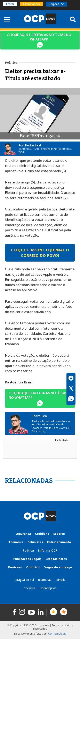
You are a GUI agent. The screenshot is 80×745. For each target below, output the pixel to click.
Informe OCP (47, 550)
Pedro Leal (33, 145)
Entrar (10, 4)
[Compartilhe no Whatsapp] (71, 399)
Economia (16, 542)
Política (28, 550)
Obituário (33, 567)
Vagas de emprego (58, 567)
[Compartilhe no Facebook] (71, 378)
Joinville (60, 580)
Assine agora (31, 4)
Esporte (59, 534)
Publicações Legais (27, 559)
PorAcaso (15, 567)
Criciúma (29, 588)
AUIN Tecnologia (56, 633)
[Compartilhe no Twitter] (71, 389)
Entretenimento (59, 542)
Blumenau (44, 580)
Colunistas (35, 542)
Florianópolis (47, 588)
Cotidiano (42, 534)
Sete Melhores (56, 559)
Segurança (23, 534)
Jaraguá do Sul (24, 580)
